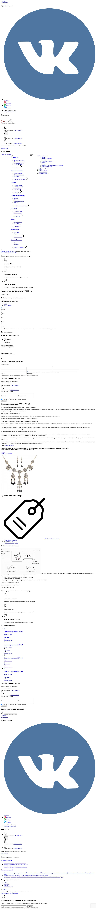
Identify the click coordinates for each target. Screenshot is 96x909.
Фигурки (16, 202)
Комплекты (15, 229)
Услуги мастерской (43, 168)
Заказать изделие (8, 640)
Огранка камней (43, 875)
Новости (6, 885)
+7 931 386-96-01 (18, 138)
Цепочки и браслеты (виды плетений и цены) (78, 873)
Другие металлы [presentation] (8, 305)
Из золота (16, 176)
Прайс (40, 169)
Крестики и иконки (19, 201)
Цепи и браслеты (16, 240)
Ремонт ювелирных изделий (33, 873)
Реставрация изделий (9, 875)
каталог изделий (9, 445)
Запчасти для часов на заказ (43, 877)
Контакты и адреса (43, 173)
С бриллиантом (18, 211)
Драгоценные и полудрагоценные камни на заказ (53, 873)
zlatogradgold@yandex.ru (10, 111)
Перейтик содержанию (4, 2)
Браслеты (16, 244)
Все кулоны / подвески (20, 179)
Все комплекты (18, 237)
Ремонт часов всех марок (29, 877)
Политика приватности (7, 893)
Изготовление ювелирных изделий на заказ (15, 873)
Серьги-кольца (17, 189)
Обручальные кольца (19, 160)
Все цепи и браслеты (19, 247)
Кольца (15, 157)
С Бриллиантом (18, 164)
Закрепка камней (34, 875)
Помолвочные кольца (19, 161)
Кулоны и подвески (47, 158)
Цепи (15, 242)
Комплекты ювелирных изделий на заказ (52, 165)
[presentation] (31, 538)
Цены (5, 882)
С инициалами (17, 213)
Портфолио (6, 884)
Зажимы (16, 198)
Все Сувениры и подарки (20, 205)
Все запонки (17, 216)
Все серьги (17, 192)
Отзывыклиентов (3, 452)
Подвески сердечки (19, 175)
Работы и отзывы (43, 170)
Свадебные (16, 233)
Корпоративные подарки (56, 877)
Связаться (4, 889)
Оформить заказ (5, 364)
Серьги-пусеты (17, 188)
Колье (13, 219)
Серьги (13, 182)
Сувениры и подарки (18, 195)
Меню (34, 155)
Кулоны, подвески (17, 171)
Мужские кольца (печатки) (21, 864)
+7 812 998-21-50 (18, 130)
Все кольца (17, 167)
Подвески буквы (18, 173)
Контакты (15, 893)
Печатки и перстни (19, 163)
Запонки (14, 208)
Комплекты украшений (10, 867)
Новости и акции (43, 172)
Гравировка (27, 875)
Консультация (4, 148)
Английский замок (18, 186)
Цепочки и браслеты (47, 166)
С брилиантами (18, 185)
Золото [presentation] (5, 304)
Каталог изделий (6, 154)
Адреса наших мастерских (10, 714)
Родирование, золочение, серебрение (13, 877)
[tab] (49, 304)
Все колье (16, 226)
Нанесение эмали (19, 875)
